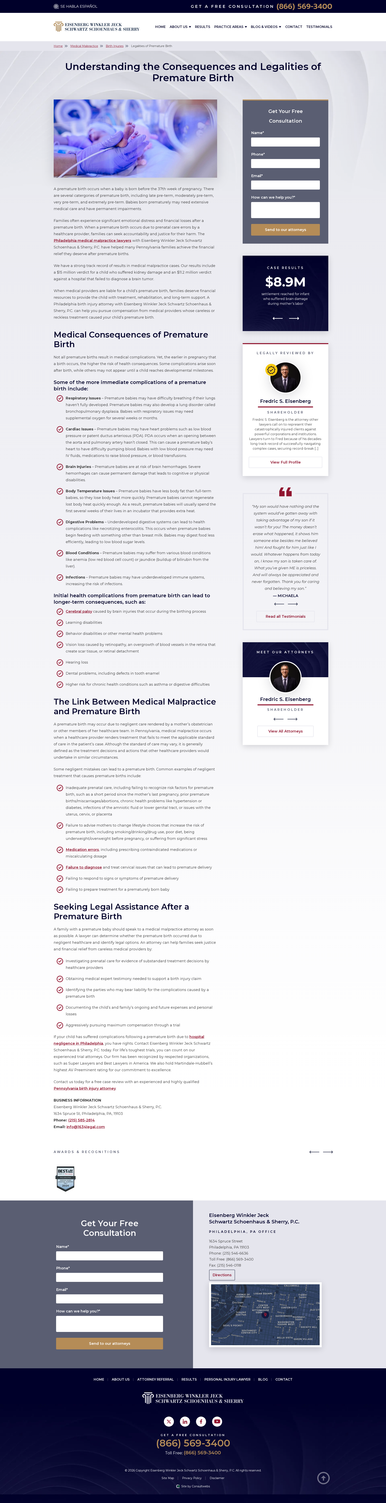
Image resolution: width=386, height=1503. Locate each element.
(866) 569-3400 (304, 6)
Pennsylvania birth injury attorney (85, 1088)
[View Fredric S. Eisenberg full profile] (285, 363)
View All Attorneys (285, 731)
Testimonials (319, 27)
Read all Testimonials (286, 616)
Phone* (258, 154)
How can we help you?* (273, 197)
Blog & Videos (264, 27)
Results (202, 27)
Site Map (168, 1478)
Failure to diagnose (84, 867)
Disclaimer (217, 1478)
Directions (222, 1275)
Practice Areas (229, 27)
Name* (257, 133)
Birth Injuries (114, 46)
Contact (293, 27)
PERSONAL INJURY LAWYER (227, 1379)
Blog (263, 1379)
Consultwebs (201, 1486)
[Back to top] (323, 1478)
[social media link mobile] (169, 1422)
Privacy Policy (192, 1478)
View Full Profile (285, 462)
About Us (179, 27)
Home (160, 27)
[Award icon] (65, 1167)
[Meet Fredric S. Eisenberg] (285, 663)
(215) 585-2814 (81, 1120)
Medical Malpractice (84, 46)
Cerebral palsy (79, 611)
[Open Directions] (265, 1284)
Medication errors (82, 849)
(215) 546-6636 (235, 1253)
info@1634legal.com (86, 1127)
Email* (257, 176)
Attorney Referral (155, 1379)
